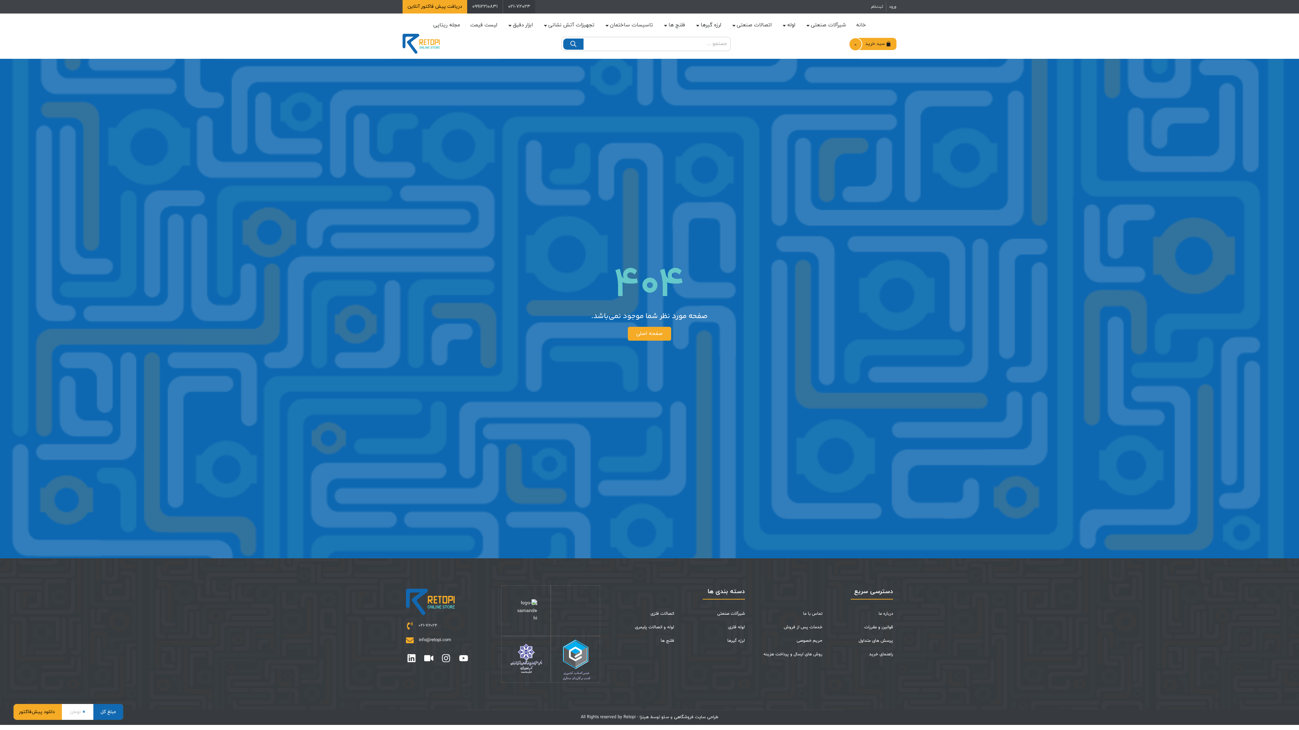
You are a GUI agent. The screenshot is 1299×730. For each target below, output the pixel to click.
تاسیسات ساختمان (631, 25)
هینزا (644, 717)
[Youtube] (463, 658)
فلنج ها (676, 25)
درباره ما (886, 614)
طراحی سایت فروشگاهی (696, 717)
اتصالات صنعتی (754, 25)
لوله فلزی (736, 627)
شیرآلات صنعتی (828, 25)
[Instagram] (446, 658)
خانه (861, 25)
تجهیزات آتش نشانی (571, 25)
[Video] (428, 658)
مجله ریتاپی (446, 25)
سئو (665, 717)
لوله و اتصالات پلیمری (654, 627)
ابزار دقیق (523, 25)
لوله (791, 25)
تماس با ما (812, 614)
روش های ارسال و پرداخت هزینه (793, 654)
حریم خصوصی (809, 641)
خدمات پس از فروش (803, 627)
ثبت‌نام (877, 6)
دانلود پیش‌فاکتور (37, 712)
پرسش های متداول (876, 641)
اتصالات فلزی (662, 614)
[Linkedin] (411, 658)
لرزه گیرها (711, 25)
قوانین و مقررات (878, 627)
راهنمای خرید (881, 654)
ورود (892, 6)
